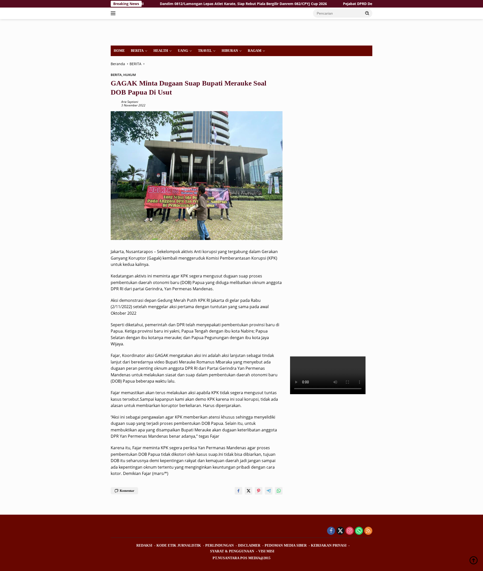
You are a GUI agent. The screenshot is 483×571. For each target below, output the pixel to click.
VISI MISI (266, 551)
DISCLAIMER (249, 545)
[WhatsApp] (359, 531)
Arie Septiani (129, 102)
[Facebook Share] (238, 491)
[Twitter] (340, 531)
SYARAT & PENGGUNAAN (232, 551)
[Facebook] (331, 531)
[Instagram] (350, 531)
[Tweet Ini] (248, 491)
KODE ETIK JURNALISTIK (178, 545)
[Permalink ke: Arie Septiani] (115, 103)
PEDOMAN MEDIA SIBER (286, 545)
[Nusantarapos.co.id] (145, 31)
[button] (367, 13)
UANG (183, 51)
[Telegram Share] (268, 491)
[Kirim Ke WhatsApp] (279, 491)
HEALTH (160, 51)
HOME (119, 51)
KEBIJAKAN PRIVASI (328, 545)
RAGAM (254, 51)
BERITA (137, 51)
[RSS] (368, 531)
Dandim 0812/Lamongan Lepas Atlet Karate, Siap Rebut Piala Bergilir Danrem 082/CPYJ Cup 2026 (219, 4)
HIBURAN (230, 51)
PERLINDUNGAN (219, 545)
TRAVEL (205, 51)
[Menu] (114, 13)
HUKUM (129, 74)
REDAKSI (144, 545)
